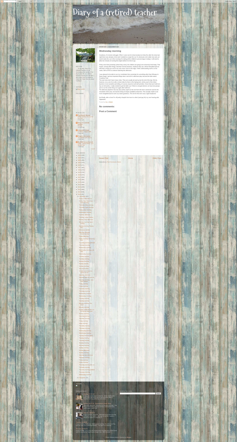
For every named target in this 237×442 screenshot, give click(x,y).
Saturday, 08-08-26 (89, 413)
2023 (79, 162)
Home (130, 158)
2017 (79, 177)
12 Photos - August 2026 (84, 131)
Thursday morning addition (87, 369)
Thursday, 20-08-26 (81, 428)
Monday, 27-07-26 (89, 394)
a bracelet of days (83, 130)
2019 (79, 172)
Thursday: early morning (86, 207)
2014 (79, 184)
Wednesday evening (85, 247)
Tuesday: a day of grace (86, 217)
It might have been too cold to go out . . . (85, 271)
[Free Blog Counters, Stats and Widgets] (76, 386)
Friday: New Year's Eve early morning (86, 201)
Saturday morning (84, 318)
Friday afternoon (84, 236)
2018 (79, 175)
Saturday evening (84, 316)
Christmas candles (84, 230)
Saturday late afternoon (86, 355)
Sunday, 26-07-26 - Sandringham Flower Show (97, 403)
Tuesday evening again (86, 335)
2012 (79, 189)
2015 (79, 182)
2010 (79, 194)
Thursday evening (84, 288)
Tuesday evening (84, 256)
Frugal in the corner (84, 136)
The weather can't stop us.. (85, 137)
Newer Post (103, 158)
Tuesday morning (84, 259)
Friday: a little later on (85, 198)
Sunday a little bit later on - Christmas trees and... (87, 310)
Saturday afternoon (84, 275)
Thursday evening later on (86, 365)
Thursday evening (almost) (87, 242)
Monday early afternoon (86, 219)
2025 (79, 158)
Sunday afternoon (84, 350)
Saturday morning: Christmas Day (84, 233)
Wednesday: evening (85, 210)
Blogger (129, 437)
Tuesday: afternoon (84, 214)
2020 (79, 170)
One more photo (84, 268)
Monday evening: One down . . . (85, 304)
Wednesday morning (85, 212)
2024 (79, 160)
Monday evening (84, 343)
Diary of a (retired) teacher (115, 12)
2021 (79, 167)
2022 (79, 165)
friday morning (83, 323)
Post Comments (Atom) (114, 162)
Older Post (157, 158)
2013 (79, 187)
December (82, 196)
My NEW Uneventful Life (85, 142)
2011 (79, 192)
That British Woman (84, 115)
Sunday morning (84, 266)
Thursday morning (84, 245)
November (82, 377)
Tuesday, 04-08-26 (81, 422)
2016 (79, 179)
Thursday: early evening (86, 205)
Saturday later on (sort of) (86, 277)
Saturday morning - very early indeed (86, 280)
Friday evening (83, 284)
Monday (80, 125)
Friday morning (83, 286)
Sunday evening (84, 263)
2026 (79, 155)
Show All (93, 148)
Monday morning (84, 261)
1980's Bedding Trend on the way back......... (85, 117)
